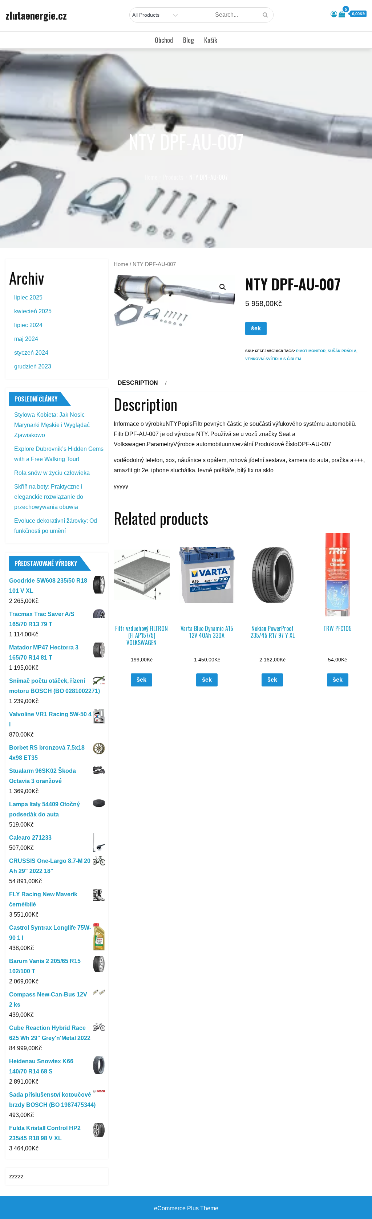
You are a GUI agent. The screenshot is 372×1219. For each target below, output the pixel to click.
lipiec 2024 (28, 325)
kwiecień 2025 (33, 311)
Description (138, 383)
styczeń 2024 (31, 353)
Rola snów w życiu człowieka (52, 473)
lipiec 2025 (28, 297)
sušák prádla (342, 351)
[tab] (141, 383)
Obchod (164, 40)
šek (256, 328)
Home (121, 264)
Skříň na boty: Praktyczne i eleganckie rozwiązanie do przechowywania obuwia (48, 497)
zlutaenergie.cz (36, 15)
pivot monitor (311, 351)
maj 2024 (26, 339)
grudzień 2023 (32, 366)
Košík (210, 40)
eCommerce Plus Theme (186, 1208)
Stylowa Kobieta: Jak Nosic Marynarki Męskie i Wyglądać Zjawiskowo (52, 425)
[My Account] (334, 14)
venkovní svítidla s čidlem (273, 359)
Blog (188, 40)
